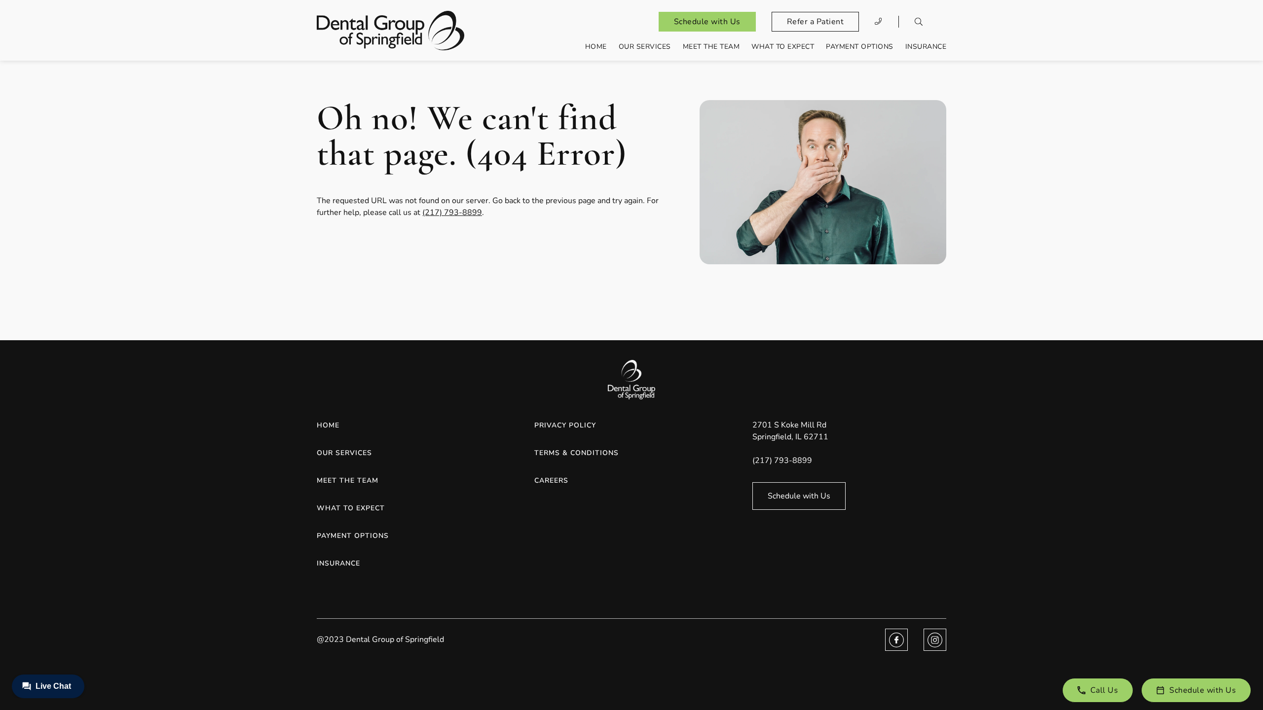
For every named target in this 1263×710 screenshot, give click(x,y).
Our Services (645, 46)
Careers (551, 480)
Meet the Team (711, 46)
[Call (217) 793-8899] (879, 22)
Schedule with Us (707, 21)
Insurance (926, 46)
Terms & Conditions (576, 453)
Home (596, 46)
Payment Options (859, 46)
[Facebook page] (896, 640)
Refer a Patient (815, 21)
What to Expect (782, 46)
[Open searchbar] (918, 22)
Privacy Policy (565, 425)
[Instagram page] (935, 640)
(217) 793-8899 (452, 212)
